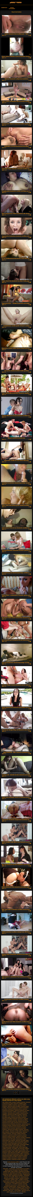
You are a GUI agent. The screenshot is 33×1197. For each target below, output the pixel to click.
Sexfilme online (14, 1179)
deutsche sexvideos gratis (8, 1137)
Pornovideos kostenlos (9, 1182)
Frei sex (19, 1191)
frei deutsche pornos (7, 1149)
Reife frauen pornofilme (24, 1181)
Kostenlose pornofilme (24, 1171)
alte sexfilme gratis (7, 1102)
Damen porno (6, 1181)
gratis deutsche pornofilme (14, 1152)
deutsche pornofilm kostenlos (15, 1114)
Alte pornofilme (14, 1181)
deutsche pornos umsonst (8, 1128)
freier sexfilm (15, 1151)
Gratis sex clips (7, 1175)
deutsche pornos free (12, 1121)
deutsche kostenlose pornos (15, 1109)
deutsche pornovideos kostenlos (15, 1129)
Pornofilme (15, 1170)
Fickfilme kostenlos (23, 1179)
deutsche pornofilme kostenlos (18, 1117)
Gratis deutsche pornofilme (23, 1168)
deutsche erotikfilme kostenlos (9, 1105)
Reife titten (6, 1168)
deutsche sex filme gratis (16, 1130)
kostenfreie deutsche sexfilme (20, 1155)
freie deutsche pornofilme (19, 1149)
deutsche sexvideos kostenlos (23, 1137)
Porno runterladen (21, 1186)
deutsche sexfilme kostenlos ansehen (17, 1135)
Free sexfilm (11, 1176)
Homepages (4, 7)
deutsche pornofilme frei (16, 1115)
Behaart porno (8, 1170)
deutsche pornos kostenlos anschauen (11, 1124)
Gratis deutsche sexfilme (16, 2)
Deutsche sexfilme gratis (10, 1186)
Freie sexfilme (17, 1190)
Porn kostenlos (12, 1187)
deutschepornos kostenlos (8, 1140)
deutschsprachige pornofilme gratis (10, 1144)
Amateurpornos (24, 1176)
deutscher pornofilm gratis (22, 1140)
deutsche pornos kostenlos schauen (17, 1126)
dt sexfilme (14, 1148)
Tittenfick (23, 1191)
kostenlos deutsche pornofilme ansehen (12, 1156)
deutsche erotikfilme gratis (20, 1103)
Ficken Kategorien (12, 8)
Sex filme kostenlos (23, 1170)
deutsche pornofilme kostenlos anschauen (12, 1118)
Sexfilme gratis (7, 1171)
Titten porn (11, 1190)
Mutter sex (17, 1176)
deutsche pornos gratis (8, 1122)
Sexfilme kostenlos (24, 1178)
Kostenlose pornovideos (15, 1172)
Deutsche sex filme (17, 1174)
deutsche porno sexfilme (14, 1113)
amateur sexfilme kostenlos (18, 1102)
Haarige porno (26, 1174)
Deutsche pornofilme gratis (22, 1182)
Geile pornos (13, 1191)
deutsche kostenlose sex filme (22, 1110)
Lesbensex (7, 1179)
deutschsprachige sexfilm (19, 1145)
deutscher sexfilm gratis (8, 1141)
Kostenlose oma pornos (11, 1185)
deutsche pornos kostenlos (20, 1122)
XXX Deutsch (23, 1189)
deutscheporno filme (21, 1139)
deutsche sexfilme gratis (16, 1132)
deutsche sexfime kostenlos (9, 1136)
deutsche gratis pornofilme (14, 1106)
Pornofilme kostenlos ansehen (19, 1183)
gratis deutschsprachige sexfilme (15, 1154)
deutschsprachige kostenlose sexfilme (17, 1143)
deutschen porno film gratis (9, 1139)
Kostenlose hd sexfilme (17, 1175)
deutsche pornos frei (23, 1121)
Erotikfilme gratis (21, 1187)
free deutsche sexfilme (23, 1148)
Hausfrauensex (25, 1172)
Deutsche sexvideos (15, 1189)
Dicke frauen (8, 1183)
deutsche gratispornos (12, 1107)
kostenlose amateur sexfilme (18, 1159)
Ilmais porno (12, 1168)
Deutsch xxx (6, 1172)
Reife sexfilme (14, 1171)
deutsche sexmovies (21, 1136)
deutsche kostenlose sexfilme (9, 1111)
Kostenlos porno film (23, 1185)
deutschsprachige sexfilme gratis (10, 1147)
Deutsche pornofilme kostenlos (11, 1178)
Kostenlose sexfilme (8, 1174)
